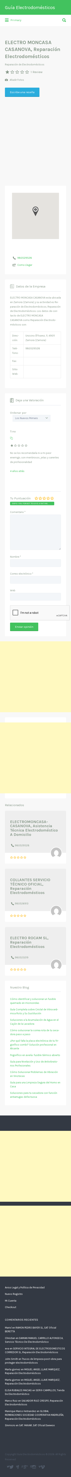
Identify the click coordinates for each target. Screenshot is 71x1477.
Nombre (15, 556)
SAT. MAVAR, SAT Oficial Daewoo (37, 1425)
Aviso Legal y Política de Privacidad (25, 1287)
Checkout (10, 1307)
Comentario (17, 512)
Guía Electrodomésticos (30, 7)
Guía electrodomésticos (18, 1467)
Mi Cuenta (10, 1300)
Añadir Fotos (16, 79)
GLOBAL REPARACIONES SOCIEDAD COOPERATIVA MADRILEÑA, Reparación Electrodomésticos (34, 1415)
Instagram (34, 1467)
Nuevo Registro (14, 1293)
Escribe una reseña (22, 92)
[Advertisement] (35, 136)
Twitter (11, 1467)
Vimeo (43, 1467)
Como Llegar (24, 264)
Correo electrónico (21, 573)
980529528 (24, 257)
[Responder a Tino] (11, 438)
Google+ (26, 1467)
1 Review (37, 72)
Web (12, 590)
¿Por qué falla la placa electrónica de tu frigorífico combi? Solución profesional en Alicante (34, 1044)
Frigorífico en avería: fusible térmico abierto (35, 1055)
